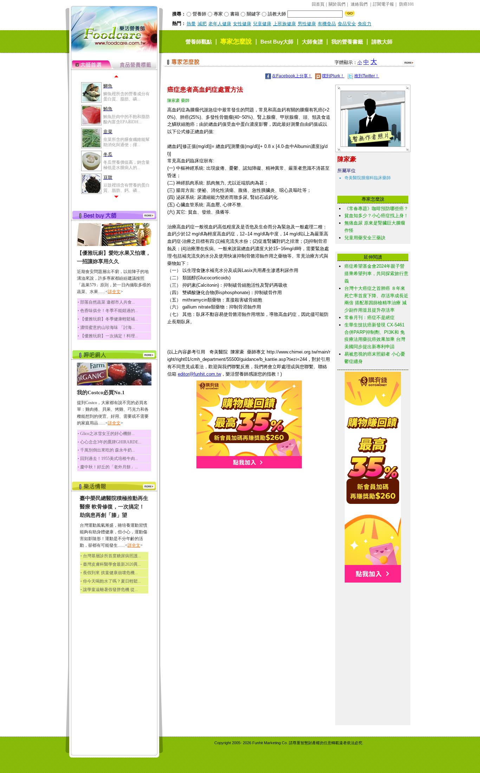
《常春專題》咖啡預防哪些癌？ (376, 208)
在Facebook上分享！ (292, 75)
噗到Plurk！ (333, 75)
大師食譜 (312, 42)
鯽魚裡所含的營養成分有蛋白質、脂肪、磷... (126, 96)
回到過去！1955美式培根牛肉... (109, 458)
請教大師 (382, 42)
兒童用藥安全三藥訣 (364, 237)
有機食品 (327, 23)
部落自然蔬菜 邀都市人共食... (107, 302)
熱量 (191, 23)
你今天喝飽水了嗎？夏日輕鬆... (112, 581)
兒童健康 (262, 23)
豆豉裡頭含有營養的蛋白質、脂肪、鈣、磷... (126, 188)
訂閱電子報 (383, 4)
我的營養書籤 (347, 42)
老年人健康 (219, 23)
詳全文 (114, 291)
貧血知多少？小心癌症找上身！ (376, 215)
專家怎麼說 (236, 41)
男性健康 (307, 23)
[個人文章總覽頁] (370, 145)
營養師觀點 (199, 42)
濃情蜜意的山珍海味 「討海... (107, 327)
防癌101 (406, 4)
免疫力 (364, 23)
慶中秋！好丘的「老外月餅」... (109, 467)
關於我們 (337, 4)
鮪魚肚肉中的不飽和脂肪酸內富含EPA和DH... (126, 119)
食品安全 (347, 23)
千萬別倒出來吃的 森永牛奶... (107, 450)
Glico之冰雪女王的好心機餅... (107, 433)
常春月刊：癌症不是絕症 (369, 317)
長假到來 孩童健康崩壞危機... (110, 572)
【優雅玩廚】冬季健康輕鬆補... (109, 319)
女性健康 (242, 23)
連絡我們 (359, 4)
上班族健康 (284, 23)
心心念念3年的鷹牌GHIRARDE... (110, 442)
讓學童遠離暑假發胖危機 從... (110, 589)
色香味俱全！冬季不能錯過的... (109, 310)
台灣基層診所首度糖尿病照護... (112, 555)
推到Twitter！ (366, 75)
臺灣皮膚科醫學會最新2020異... (112, 564)
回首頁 (318, 4)
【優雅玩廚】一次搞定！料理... (109, 335)
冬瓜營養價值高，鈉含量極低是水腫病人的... (126, 165)
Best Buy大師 (276, 42)
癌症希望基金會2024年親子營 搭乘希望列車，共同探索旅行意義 (376, 274)
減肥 (202, 23)
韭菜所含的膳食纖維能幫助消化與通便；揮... (126, 142)
